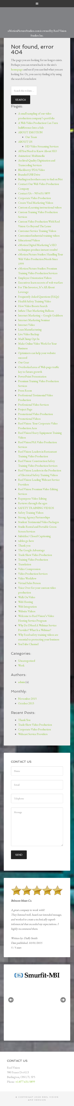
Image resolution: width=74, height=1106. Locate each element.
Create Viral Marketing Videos (35, 203)
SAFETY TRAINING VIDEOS (36, 508)
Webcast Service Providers (33, 734)
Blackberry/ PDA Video (31, 170)
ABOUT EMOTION (30, 132)
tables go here (26, 541)
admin (21, 682)
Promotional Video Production (35, 414)
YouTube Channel (28, 644)
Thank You (24, 720)
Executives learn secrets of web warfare (40, 282)
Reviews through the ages (32, 503)
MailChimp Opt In (28, 339)
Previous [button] (11, 1000)
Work (21, 665)
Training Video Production (33, 559)
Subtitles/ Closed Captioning (34, 536)
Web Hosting (25, 602)
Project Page (25, 409)
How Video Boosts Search (32, 306)
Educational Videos (29, 240)
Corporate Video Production (34, 198)
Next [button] (63, 1000)
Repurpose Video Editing (32, 498)
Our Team (31, 137)
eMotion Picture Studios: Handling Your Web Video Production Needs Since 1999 (40, 259)
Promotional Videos (29, 419)
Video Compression (29, 569)
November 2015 (27, 699)
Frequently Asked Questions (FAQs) (38, 297)
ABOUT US (25, 142)
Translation (24, 564)
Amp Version (37, 1100)
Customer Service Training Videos (37, 231)
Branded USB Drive (29, 174)
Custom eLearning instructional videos (40, 207)
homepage (17, 69)
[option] (36, 975)
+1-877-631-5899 (25, 1082)
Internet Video (26, 325)
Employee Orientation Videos (35, 278)
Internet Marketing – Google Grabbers (40, 315)
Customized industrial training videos (39, 235)
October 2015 (26, 703)
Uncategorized (26, 661)
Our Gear (23, 362)
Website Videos (26, 611)
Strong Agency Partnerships (34, 517)
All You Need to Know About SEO (37, 151)
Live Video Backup (28, 334)
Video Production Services (33, 574)
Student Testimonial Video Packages (38, 522)
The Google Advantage (31, 550)
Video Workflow (27, 578)
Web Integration (27, 606)
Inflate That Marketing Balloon (36, 311)
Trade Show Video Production (35, 555)
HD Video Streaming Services (42, 146)
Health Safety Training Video (34, 301)
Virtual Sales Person (29, 583)
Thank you (24, 545)
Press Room (25, 390)
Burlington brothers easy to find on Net (40, 179)
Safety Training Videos (30, 513)
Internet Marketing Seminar (34, 320)
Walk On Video (26, 597)
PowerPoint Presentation (32, 376)
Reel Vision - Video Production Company (37, 16)
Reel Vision (50, 1097)
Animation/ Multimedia (31, 156)
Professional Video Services (33, 405)
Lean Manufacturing (30, 329)
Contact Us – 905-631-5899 (34, 193)
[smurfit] (36, 975)
